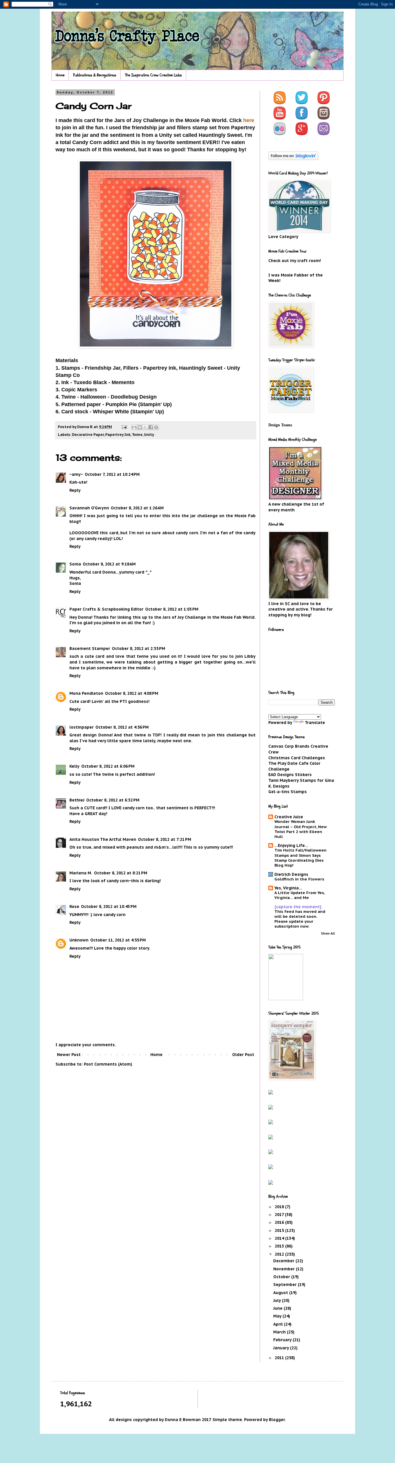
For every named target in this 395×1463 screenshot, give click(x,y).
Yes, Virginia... (288, 888)
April (278, 1324)
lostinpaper (81, 727)
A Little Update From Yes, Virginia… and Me (299, 895)
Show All (328, 933)
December (284, 1260)
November (284, 1269)
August (281, 1292)
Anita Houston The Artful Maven (102, 839)
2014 (280, 1238)
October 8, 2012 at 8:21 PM (120, 873)
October (282, 1276)
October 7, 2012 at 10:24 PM (112, 474)
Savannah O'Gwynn (89, 508)
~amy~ (76, 474)
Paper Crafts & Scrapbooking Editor (106, 609)
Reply (75, 490)
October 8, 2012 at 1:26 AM (137, 508)
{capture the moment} (298, 906)
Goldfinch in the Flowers (299, 879)
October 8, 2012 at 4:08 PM (131, 693)
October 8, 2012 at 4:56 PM (122, 727)
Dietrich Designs (291, 874)
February (283, 1339)
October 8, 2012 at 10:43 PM (108, 906)
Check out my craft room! (294, 260)
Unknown (78, 940)
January (281, 1347)
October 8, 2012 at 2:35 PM (138, 648)
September (285, 1284)
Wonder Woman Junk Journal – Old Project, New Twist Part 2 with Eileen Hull (300, 829)
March (280, 1332)
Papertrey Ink (117, 434)
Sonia (75, 564)
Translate (315, 722)
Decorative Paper (88, 434)
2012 (280, 1254)
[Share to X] (145, 427)
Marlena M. (80, 873)
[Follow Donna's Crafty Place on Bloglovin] (293, 158)
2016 (280, 1222)
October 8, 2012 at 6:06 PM (107, 766)
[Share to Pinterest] (156, 427)
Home (60, 75)
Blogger (277, 1419)
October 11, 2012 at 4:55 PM (118, 940)
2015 (280, 1230)
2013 (280, 1246)
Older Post (243, 1054)
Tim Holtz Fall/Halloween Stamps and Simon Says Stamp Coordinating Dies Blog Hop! (300, 857)
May (278, 1316)
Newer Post (69, 1054)
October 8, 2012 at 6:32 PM (112, 800)
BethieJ (76, 800)
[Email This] (134, 427)
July (277, 1300)
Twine (137, 434)
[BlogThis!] (140, 427)
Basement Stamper (89, 648)
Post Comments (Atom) (108, 1064)
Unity (149, 434)
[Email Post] (124, 426)
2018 (280, 1206)
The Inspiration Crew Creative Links (153, 75)
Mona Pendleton (86, 693)
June (278, 1308)
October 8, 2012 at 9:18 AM (109, 564)
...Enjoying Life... (291, 845)
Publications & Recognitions (94, 75)
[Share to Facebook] (151, 427)
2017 (280, 1214)
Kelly (74, 766)
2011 (280, 1357)
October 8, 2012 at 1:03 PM (171, 609)
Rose (74, 906)
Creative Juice (288, 816)
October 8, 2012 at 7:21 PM (164, 839)
